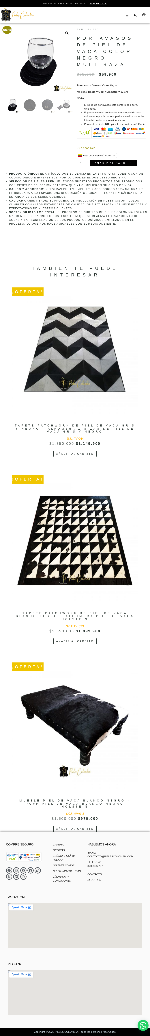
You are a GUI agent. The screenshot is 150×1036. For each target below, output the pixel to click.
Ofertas (59, 850)
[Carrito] (144, 15)
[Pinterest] (9, 870)
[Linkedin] (16, 877)
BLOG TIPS (94, 879)
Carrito (58, 844)
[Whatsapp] (23, 877)
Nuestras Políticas (67, 871)
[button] (67, 33)
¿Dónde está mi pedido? (64, 857)
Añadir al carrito (113, 163)
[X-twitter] (9, 877)
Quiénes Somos (63, 865)
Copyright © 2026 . (75, 1031)
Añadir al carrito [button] (75, 453)
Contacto (94, 874)
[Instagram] (16, 870)
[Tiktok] (38, 870)
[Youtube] (23, 870)
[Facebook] (30, 870)
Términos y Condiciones (62, 878)
